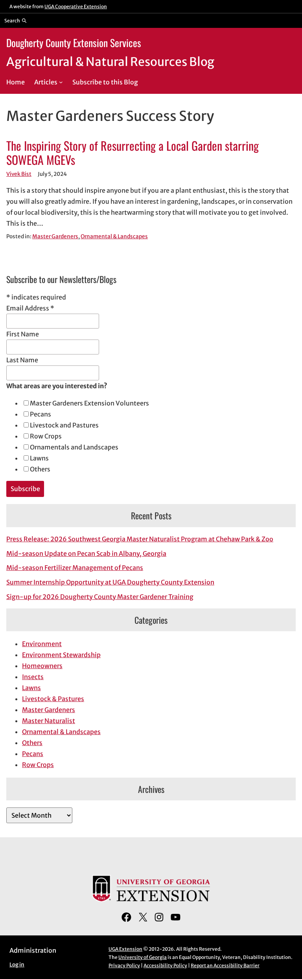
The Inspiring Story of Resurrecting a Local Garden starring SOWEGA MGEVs (132, 153)
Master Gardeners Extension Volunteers (89, 403)
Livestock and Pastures (64, 425)
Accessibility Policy (165, 965)
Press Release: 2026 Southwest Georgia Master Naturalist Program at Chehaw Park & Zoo (139, 539)
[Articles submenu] (61, 82)
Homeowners (42, 666)
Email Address (30, 308)
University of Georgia (142, 957)
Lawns (39, 458)
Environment (42, 644)
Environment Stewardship (61, 655)
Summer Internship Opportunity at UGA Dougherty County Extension (110, 582)
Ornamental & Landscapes (114, 236)
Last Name (22, 360)
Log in (16, 964)
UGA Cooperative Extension (75, 6)
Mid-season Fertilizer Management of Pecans (74, 568)
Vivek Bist (18, 174)
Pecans (40, 414)
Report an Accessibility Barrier (225, 965)
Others (40, 469)
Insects (33, 677)
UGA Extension (125, 949)
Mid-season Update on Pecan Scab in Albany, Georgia (86, 553)
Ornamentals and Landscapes (74, 447)
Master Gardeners (55, 236)
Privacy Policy (124, 965)
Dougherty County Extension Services (73, 42)
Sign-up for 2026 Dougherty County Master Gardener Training (99, 597)
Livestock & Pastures (53, 699)
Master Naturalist (48, 721)
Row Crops (46, 436)
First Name (22, 334)
